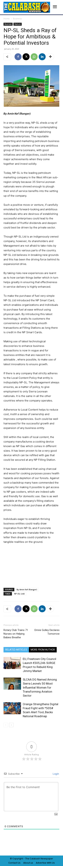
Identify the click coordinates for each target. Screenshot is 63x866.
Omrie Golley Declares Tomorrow (46, 632)
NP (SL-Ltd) (19, 593)
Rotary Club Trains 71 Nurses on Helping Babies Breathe (16, 634)
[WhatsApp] (34, 56)
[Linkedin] (42, 56)
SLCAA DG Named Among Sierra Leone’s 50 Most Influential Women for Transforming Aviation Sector (40, 687)
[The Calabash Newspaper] (27, 7)
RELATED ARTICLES (16, 649)
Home (7, 18)
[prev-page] (6, 725)
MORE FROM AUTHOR (43, 649)
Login (55, 773)
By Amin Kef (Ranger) (27, 589)
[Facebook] (18, 56)
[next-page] (11, 725)
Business (17, 18)
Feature (18, 24)
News (44, 858)
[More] (50, 56)
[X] (26, 56)
